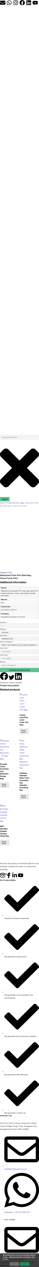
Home (2, 503)
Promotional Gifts (12, 503)
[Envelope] (2, 2)
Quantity (3, 622)
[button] (4, 678)
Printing (3, 629)
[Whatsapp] (9, 2)
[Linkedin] (28, 2)
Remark (2, 662)
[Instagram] (15, 2)
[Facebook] (22, 2)
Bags (22, 503)
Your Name (4, 655)
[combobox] (19, 437)
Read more (23, 731)
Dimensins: (4, 635)
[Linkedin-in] (14, 875)
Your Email (4, 648)
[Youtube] (35, 2)
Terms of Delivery (6, 642)
